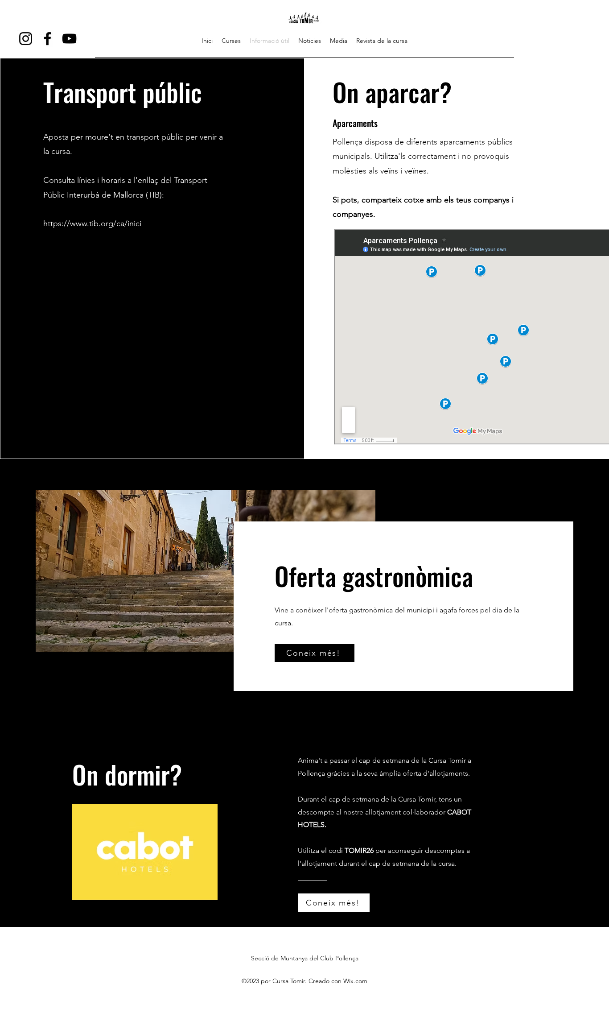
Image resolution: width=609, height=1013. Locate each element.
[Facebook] (47, 38)
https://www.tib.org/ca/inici (92, 223)
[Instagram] (25, 38)
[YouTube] (69, 38)
